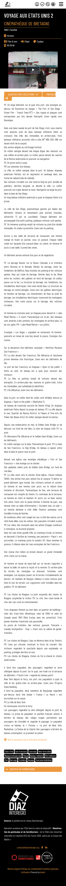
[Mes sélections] (42, 4)
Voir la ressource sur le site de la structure (27, 739)
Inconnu (10, 35)
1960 (6, 29)
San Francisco (21, 751)
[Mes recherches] (48, 4)
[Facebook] (42, 847)
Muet (27, 41)
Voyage (31, 760)
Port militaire (50, 755)
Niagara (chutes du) (13, 755)
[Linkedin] (46, 847)
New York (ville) (44, 751)
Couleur (40, 41)
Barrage (13, 760)
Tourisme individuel (44, 760)
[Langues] (53, 4)
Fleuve (25, 755)
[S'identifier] (37, 4)
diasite (42, 872)
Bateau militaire (36, 755)
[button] (33, 769)
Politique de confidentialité (31, 869)
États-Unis (9, 751)
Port (6, 760)
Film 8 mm (12, 41)
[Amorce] (7, 4)
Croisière (22, 760)
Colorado (33, 751)
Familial (13, 29)
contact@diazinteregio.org (28, 847)
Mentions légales (14, 869)
